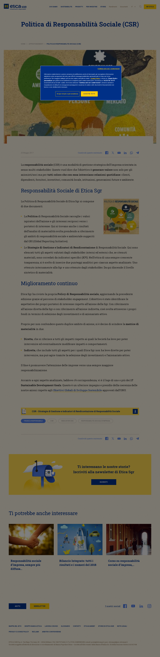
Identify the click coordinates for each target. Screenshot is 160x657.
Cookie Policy (95, 78)
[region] (81, 83)
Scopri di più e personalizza (67, 94)
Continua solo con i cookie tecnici (109, 69)
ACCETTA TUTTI (89, 94)
